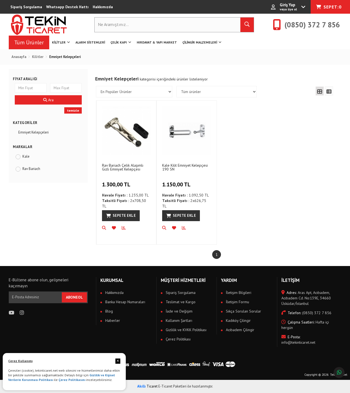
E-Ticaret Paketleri (172, 386)
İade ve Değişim (178, 311)
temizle (73, 110)
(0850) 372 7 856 (309, 312)
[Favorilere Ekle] (117, 228)
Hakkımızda (103, 6)
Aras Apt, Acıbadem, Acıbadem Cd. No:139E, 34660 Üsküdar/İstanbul (306, 298)
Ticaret (147, 386)
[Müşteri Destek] (339, 372)
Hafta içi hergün (305, 325)
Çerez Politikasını (72, 380)
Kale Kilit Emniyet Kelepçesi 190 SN (185, 167)
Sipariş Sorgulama (26, 6)
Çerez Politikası (178, 339)
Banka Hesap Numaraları (124, 301)
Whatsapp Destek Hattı (67, 6)
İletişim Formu (237, 301)
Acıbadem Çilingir (239, 329)
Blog (108, 311)
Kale (26, 156)
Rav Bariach (31, 168)
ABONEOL (74, 297)
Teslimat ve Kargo (180, 301)
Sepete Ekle (124, 215)
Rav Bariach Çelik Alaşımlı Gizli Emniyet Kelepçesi (122, 167)
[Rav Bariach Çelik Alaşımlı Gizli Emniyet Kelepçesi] (126, 130)
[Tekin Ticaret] (43, 25)
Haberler (112, 320)
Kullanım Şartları (178, 320)
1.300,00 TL (116, 184)
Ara (50, 99)
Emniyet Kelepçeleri (33, 132)
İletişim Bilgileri (238, 292)
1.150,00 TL (176, 184)
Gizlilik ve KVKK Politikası (185, 329)
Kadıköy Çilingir (238, 320)
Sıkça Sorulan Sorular (243, 311)
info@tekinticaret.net (298, 339)
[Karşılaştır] (127, 228)
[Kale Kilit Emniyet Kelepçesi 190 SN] (186, 130)
